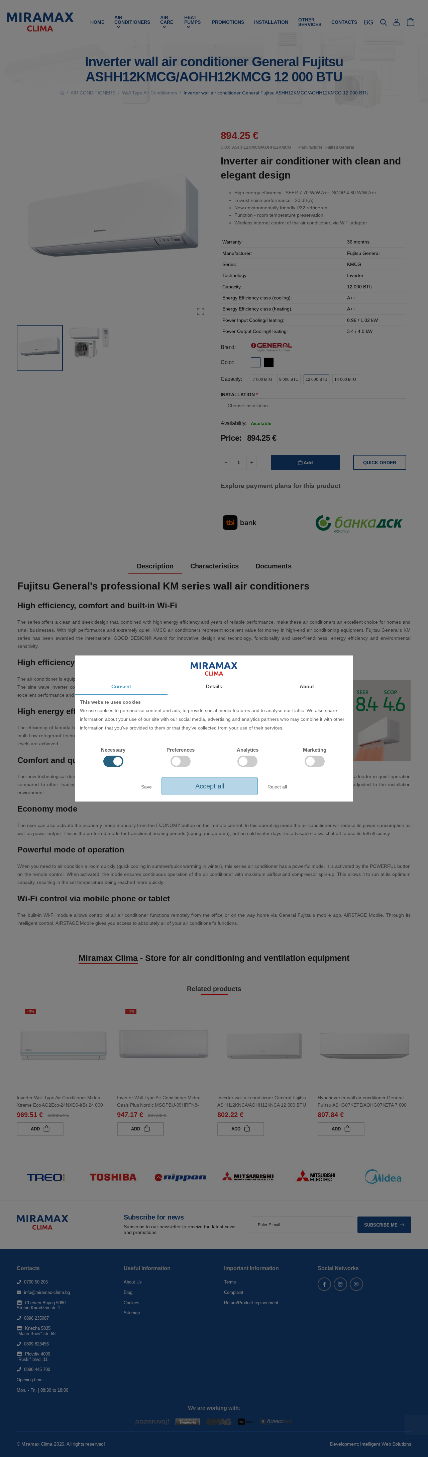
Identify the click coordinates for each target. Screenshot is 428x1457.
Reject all (277, 786)
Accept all (209, 786)
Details (214, 686)
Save (146, 786)
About (307, 686)
